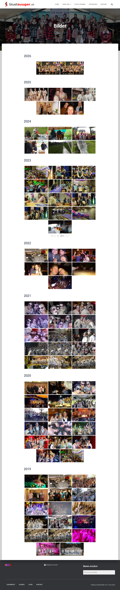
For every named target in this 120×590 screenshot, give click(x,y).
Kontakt (104, 4)
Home (57, 4)
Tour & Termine (79, 4)
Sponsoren (93, 4)
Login (30, 584)
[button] (70, 4)
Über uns (66, 4)
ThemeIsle (111, 585)
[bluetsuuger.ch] (19, 4)
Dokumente (11, 584)
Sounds (22, 584)
